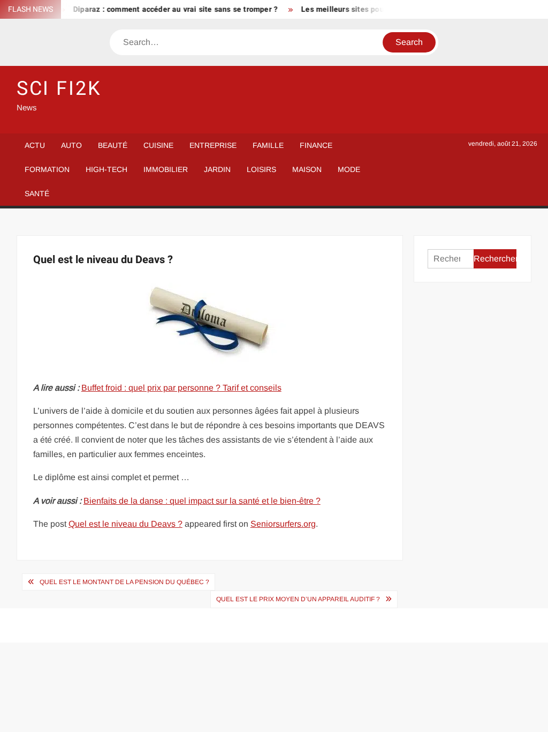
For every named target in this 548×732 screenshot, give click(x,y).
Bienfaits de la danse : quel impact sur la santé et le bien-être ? (202, 500)
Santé (37, 193)
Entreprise (213, 145)
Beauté (112, 145)
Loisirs (261, 169)
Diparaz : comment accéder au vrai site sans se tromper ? (169, 9)
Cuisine (158, 145)
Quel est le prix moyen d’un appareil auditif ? (298, 599)
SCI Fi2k (59, 88)
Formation (47, 169)
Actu (35, 145)
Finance (316, 145)
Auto (71, 145)
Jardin (217, 169)
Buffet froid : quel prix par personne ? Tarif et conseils (181, 387)
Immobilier (165, 169)
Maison (307, 169)
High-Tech (106, 169)
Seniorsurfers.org (283, 523)
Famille (268, 145)
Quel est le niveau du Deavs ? (125, 523)
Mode (349, 169)
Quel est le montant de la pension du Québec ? (124, 582)
